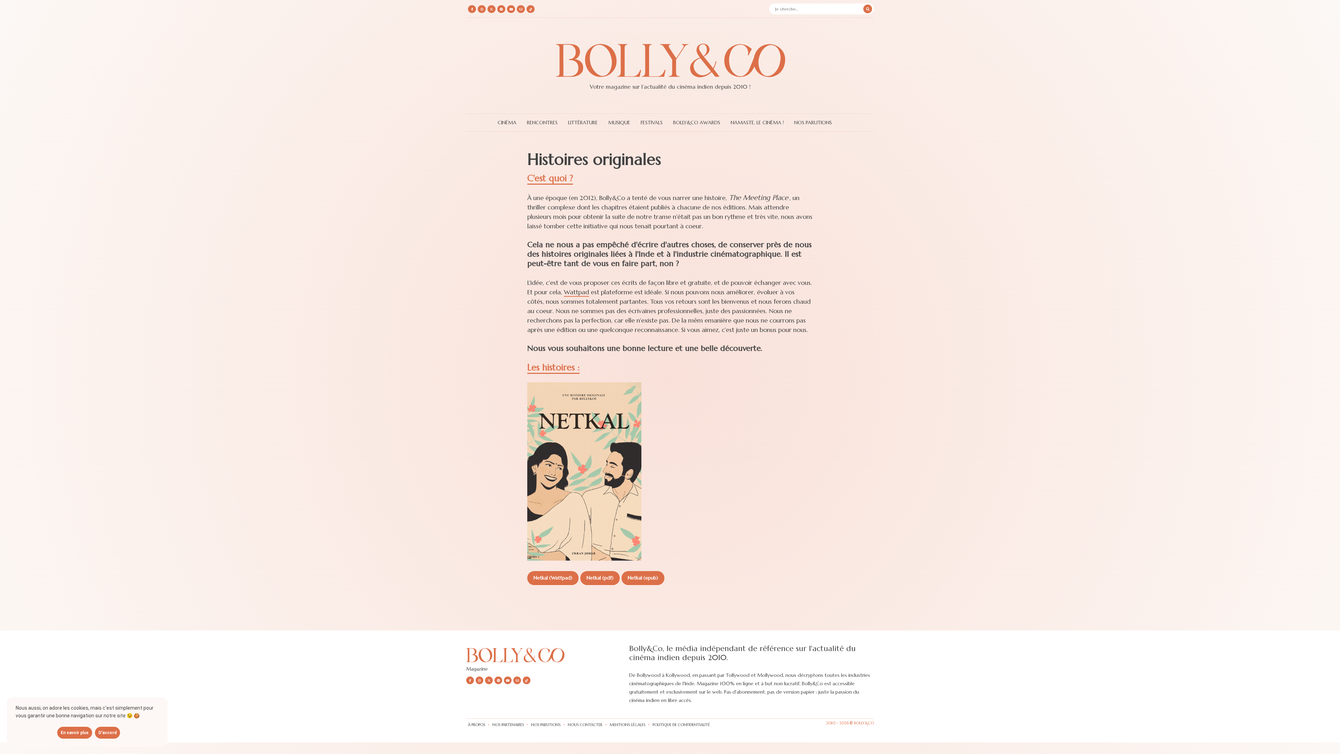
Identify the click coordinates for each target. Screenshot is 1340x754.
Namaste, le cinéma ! (757, 122)
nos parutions (813, 122)
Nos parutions (545, 724)
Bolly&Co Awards (696, 122)
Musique (619, 122)
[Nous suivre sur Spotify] (501, 9)
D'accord (107, 732)
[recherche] (867, 9)
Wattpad (576, 292)
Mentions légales (627, 724)
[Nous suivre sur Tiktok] (531, 9)
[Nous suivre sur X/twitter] (491, 9)
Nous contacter (585, 724)
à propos (476, 724)
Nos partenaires (508, 724)
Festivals (652, 122)
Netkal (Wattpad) (553, 578)
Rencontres (542, 122)
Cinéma (507, 122)
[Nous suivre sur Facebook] (472, 9)
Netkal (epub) (643, 578)
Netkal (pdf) (600, 578)
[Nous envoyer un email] (521, 9)
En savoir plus (75, 732)
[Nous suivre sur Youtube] (511, 9)
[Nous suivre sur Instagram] (482, 9)
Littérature (583, 122)
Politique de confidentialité (681, 724)
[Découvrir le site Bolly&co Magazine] (518, 664)
